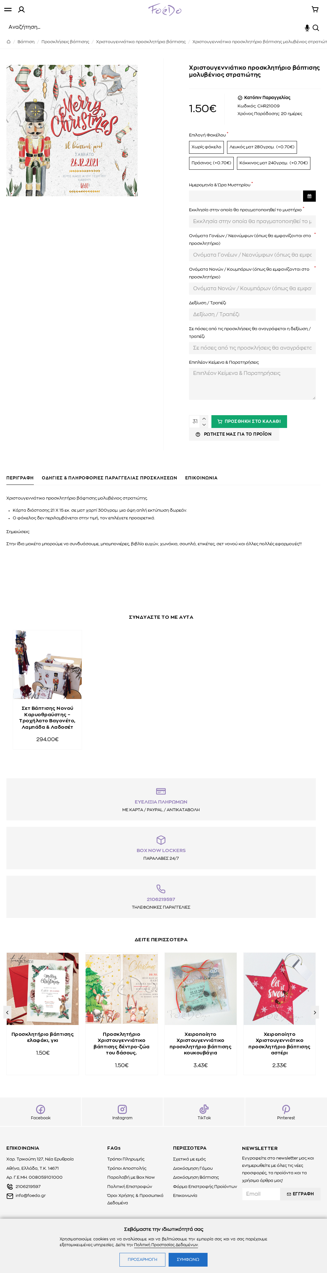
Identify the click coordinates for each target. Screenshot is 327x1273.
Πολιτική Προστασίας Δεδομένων (166, 1245)
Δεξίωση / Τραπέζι (207, 303)
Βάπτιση (26, 42)
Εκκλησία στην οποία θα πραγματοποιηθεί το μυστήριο (245, 210)
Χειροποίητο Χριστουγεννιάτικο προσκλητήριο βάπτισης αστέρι (279, 1044)
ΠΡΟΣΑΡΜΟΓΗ (142, 1260)
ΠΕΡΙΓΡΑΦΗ (20, 478)
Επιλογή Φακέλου (207, 135)
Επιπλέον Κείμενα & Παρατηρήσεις (224, 363)
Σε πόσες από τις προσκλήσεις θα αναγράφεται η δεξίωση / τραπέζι (250, 332)
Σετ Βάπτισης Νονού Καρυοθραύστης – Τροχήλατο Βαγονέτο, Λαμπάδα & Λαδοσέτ (47, 718)
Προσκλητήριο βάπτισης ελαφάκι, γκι (42, 1037)
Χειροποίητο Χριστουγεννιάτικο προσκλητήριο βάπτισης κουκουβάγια (201, 1044)
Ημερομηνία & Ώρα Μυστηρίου (219, 185)
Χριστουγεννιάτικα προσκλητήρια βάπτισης (141, 42)
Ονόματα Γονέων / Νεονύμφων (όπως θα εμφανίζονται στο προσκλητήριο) (250, 239)
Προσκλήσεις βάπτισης (65, 42)
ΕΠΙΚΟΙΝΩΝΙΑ (201, 478)
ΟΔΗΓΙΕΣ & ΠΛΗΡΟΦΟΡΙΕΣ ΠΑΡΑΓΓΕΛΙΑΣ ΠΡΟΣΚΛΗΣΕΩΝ (109, 478)
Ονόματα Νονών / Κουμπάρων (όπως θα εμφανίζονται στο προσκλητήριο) (249, 273)
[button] (7, 1012)
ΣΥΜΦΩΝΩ (188, 1260)
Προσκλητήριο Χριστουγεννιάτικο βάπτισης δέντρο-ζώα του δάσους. (122, 1044)
